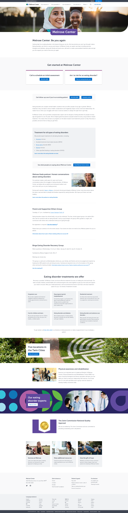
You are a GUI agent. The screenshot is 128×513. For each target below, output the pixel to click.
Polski (92, 500)
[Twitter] (27, 486)
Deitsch (79, 502)
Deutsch (41, 500)
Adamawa (28, 507)
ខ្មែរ (65, 502)
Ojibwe (92, 505)
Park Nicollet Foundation (58, 486)
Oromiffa (28, 502)
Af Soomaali (80, 507)
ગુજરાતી (66, 504)
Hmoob (40, 499)
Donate (54, 484)
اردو (79, 504)
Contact (54, 482)
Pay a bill (74, 480)
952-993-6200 (29, 482)
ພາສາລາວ (28, 500)
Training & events (95, 484)
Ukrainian (67, 507)
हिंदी (26, 504)
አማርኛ (40, 502)
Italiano (92, 502)
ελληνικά (41, 505)
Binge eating (39, 144)
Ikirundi (66, 505)
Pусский (79, 499)
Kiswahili (79, 505)
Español (27, 499)
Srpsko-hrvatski (55, 504)
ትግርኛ (92, 507)
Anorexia (38, 139)
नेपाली (53, 507)
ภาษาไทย (28, 505)
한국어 (79, 500)
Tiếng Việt (54, 499)
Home (53, 480)
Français (66, 500)
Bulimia (38, 147)
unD (53, 502)
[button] (98, 1)
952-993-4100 (48, 330)
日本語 (40, 507)
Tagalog (92, 499)
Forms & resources (76, 488)
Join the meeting (52, 224)
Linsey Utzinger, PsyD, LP (57, 212)
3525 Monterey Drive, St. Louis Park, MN (36, 480)
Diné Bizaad (54, 505)
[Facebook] (30, 486)
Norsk (92, 504)
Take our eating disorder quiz (78, 486)
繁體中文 (67, 499)
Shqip (40, 504)
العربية (53, 500)
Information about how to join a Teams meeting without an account (70, 265)
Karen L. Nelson (48, 190)
